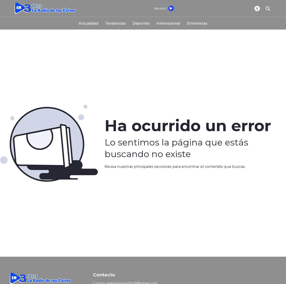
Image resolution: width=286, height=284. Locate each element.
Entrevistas (197, 23)
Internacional (168, 23)
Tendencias (115, 23)
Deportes (141, 23)
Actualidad (88, 23)
